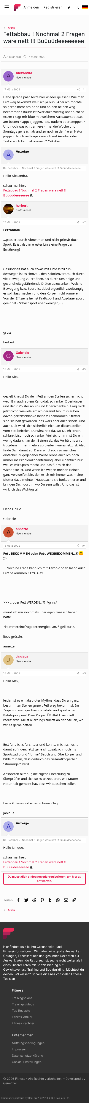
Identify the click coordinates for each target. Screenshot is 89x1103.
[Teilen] (78, 89)
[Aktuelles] (69, 7)
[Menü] (7, 7)
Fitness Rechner (23, 1023)
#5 (84, 673)
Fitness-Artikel (22, 1017)
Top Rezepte (21, 1010)
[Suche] (77, 7)
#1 (84, 89)
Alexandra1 (13, 56)
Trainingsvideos (23, 1004)
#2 (84, 222)
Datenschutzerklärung (27, 1055)
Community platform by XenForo (35, 1098)
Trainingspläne (22, 998)
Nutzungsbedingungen (28, 1043)
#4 (84, 545)
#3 (84, 369)
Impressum (19, 1049)
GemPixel (9, 1083)
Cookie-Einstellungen (26, 1062)
